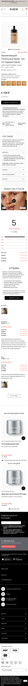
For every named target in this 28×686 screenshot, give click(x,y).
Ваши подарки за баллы (21, 123)
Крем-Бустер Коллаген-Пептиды (14, 494)
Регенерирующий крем (10, 444)
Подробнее (3, 79)
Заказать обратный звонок (8, 546)
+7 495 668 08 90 (7, 541)
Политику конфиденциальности (10, 526)
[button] (2, 460)
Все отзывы (14, 395)
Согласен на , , (14, 527)
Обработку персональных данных (17, 525)
